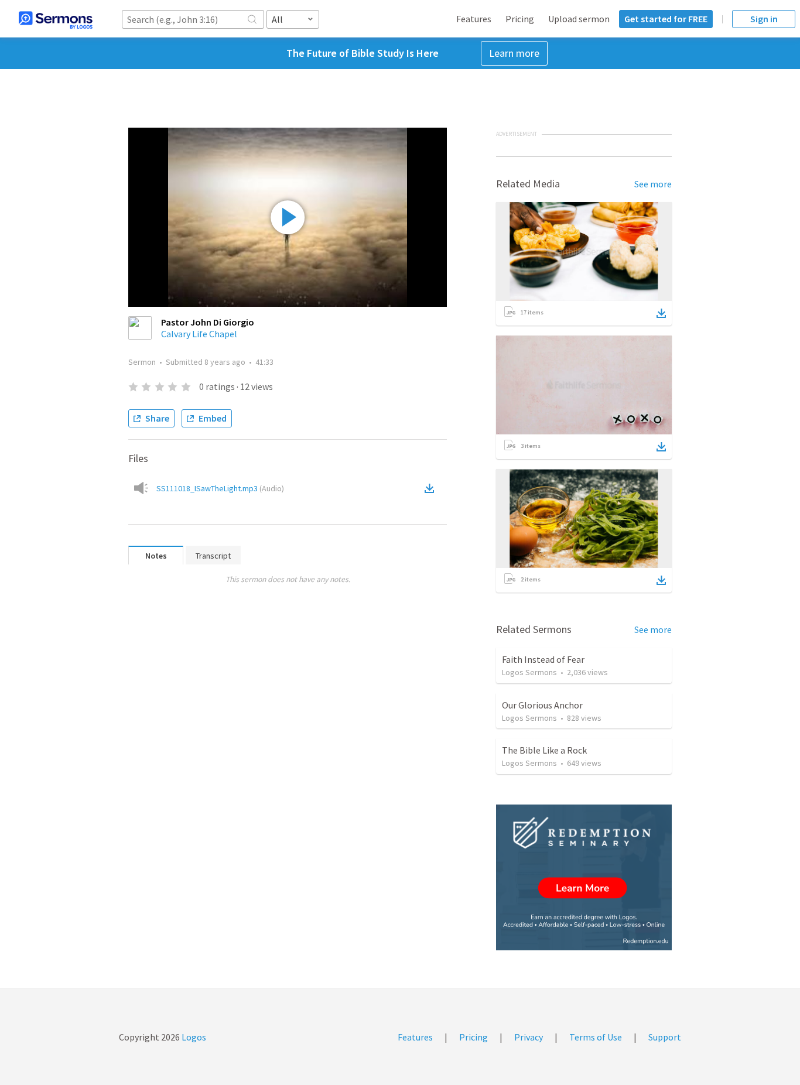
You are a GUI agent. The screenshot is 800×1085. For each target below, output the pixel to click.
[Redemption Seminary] (584, 877)
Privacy (528, 1037)
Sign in (764, 19)
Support (664, 1037)
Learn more (514, 53)
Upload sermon (579, 19)
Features (473, 19)
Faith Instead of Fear (543, 659)
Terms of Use (595, 1037)
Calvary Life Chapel (199, 334)
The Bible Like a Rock (544, 750)
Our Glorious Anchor (542, 705)
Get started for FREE (665, 19)
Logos (193, 1037)
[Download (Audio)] (431, 488)
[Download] (661, 313)
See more (653, 184)
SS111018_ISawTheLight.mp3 (220, 488)
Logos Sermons (529, 672)
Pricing (519, 19)
